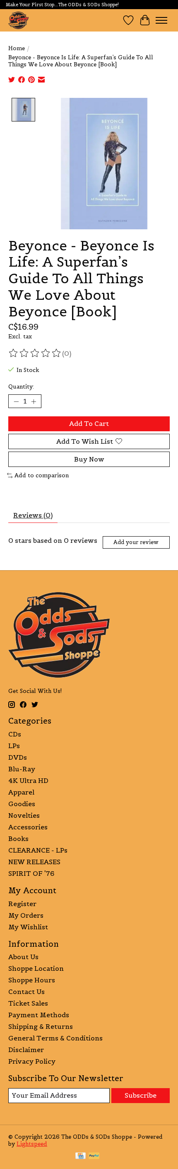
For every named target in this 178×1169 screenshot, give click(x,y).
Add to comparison (41, 475)
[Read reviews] (35, 353)
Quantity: (21, 386)
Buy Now (89, 459)
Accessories (28, 827)
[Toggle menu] (161, 20)
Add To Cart (89, 423)
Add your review (136, 542)
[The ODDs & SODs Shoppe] (18, 20)
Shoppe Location (36, 968)
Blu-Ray (21, 769)
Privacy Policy (31, 1061)
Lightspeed (32, 1143)
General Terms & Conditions (55, 1038)
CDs (14, 734)
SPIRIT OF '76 (31, 873)
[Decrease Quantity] (16, 401)
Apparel (21, 792)
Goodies (21, 804)
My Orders (25, 915)
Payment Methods (38, 1015)
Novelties (24, 815)
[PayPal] (94, 1156)
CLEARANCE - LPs (37, 850)
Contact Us (26, 991)
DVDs (17, 757)
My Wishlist (28, 927)
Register (22, 903)
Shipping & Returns (40, 1026)
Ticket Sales (28, 1003)
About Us (23, 957)
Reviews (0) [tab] (33, 515)
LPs (14, 745)
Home (16, 48)
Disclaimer (26, 1049)
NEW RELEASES (34, 862)
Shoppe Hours (31, 980)
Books (18, 838)
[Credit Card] (80, 1156)
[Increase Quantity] (33, 401)
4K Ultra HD (28, 780)
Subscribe (140, 1095)
